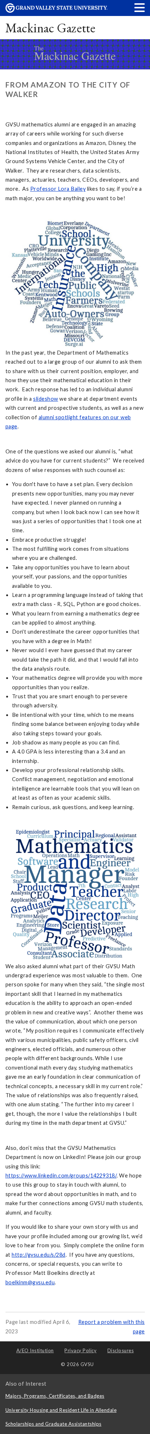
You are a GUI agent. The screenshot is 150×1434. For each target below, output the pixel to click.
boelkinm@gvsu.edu (30, 1282)
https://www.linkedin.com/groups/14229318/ (61, 1175)
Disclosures (120, 1350)
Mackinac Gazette (50, 28)
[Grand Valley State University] (56, 10)
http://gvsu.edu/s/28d (39, 1255)
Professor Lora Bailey (58, 189)
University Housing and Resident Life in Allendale (61, 1410)
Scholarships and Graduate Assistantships (53, 1424)
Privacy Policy (80, 1350)
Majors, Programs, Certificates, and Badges (54, 1396)
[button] (139, 7)
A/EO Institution (35, 1350)
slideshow (45, 399)
